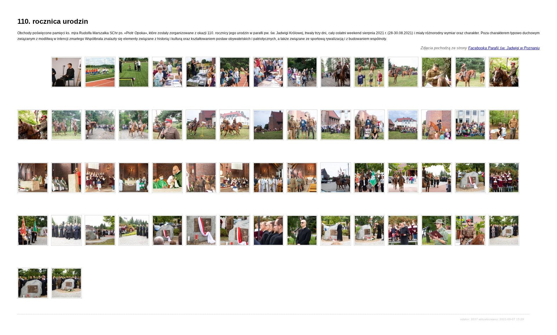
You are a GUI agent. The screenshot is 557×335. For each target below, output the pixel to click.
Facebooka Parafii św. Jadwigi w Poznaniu (504, 48)
